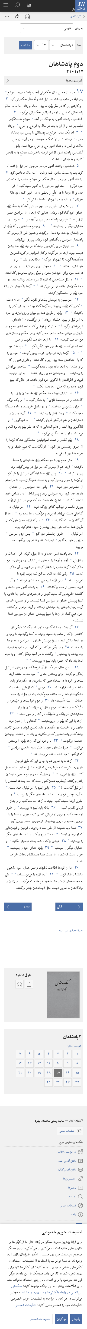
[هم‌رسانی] (17, 16)
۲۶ (42, 587)
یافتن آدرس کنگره (70, 1169)
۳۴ (76, 761)
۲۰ (60, 473)
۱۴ (56, 339)
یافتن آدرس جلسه (70, 1160)
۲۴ (76, 554)
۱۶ (76, 393)
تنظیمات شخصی (25, 1305)
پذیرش (76, 1319)
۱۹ (76, 460)
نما (79, 45)
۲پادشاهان (76, 16)
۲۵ (72, 573)
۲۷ (76, 627)
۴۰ (76, 868)
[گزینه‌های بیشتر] (7, 16)
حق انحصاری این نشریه (71, 930)
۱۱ (76, 279)
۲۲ (28, 507)
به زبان (79, 28)
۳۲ (12, 714)
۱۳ (66, 313)
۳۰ (49, 687)
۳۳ (55, 741)
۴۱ (51, 874)
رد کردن (61, 1319)
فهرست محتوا (74, 1045)
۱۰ (55, 266)
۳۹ (47, 848)
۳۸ (63, 841)
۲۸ (67, 647)
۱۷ (79, 91)
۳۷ (80, 828)
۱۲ (76, 300)
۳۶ (53, 807)
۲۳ (47, 520)
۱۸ (76, 440)
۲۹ (76, 667)
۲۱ (51, 487)
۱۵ (73, 353)
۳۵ (53, 788)
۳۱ (47, 700)
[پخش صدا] (27, 16)
